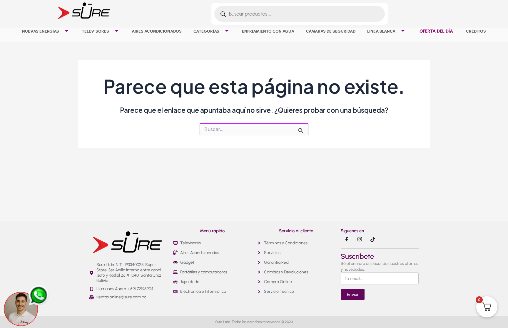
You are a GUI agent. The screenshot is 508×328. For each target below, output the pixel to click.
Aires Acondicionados (157, 31)
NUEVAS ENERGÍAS (40, 31)
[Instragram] (359, 239)
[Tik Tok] (372, 239)
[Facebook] (346, 239)
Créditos (476, 31)
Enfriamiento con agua (268, 31)
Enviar (353, 294)
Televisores (95, 31)
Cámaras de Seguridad (330, 31)
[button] (61, 31)
